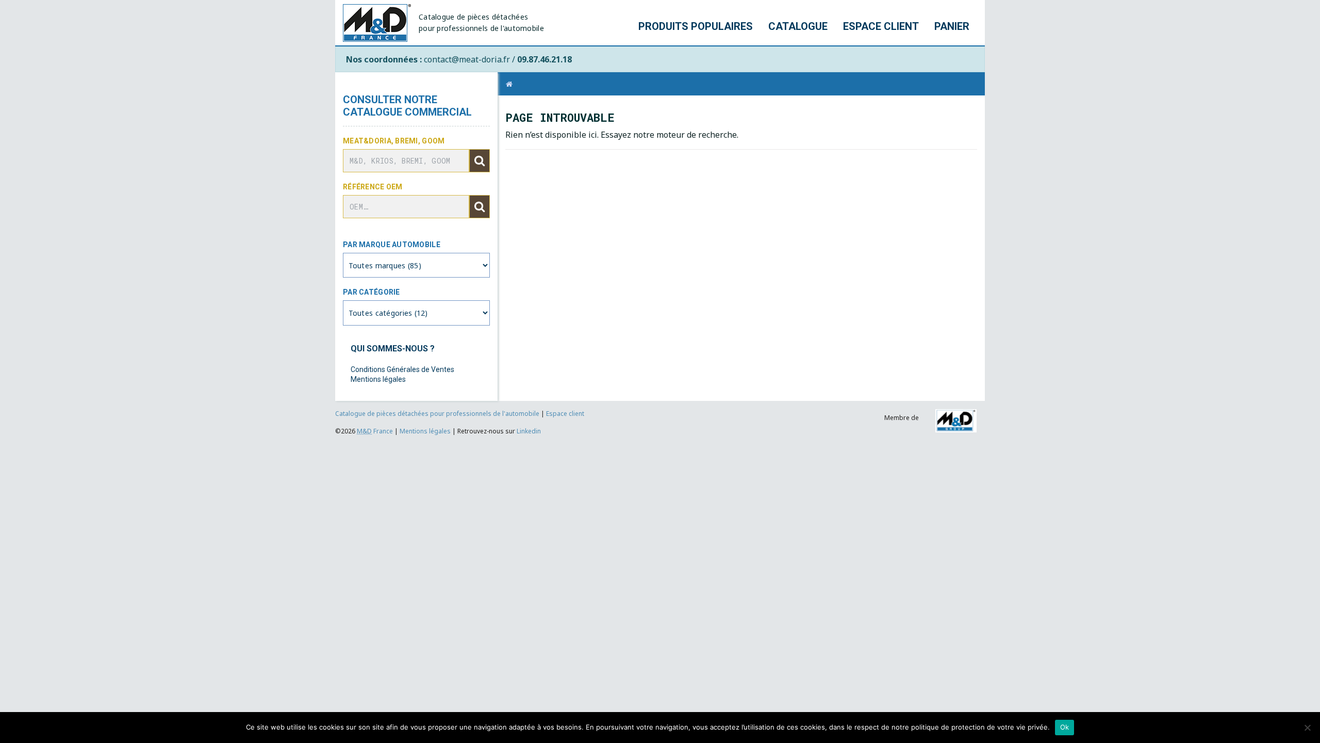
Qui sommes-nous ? (393, 348)
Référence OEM (373, 187)
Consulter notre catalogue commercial (407, 105)
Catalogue (798, 26)
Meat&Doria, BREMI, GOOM (393, 141)
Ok (1064, 727)
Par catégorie (371, 292)
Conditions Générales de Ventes (402, 369)
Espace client (881, 26)
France (375, 431)
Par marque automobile (391, 244)
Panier (951, 26)
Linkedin (529, 431)
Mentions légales (378, 379)
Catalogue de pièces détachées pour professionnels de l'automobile (438, 413)
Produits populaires (695, 26)
